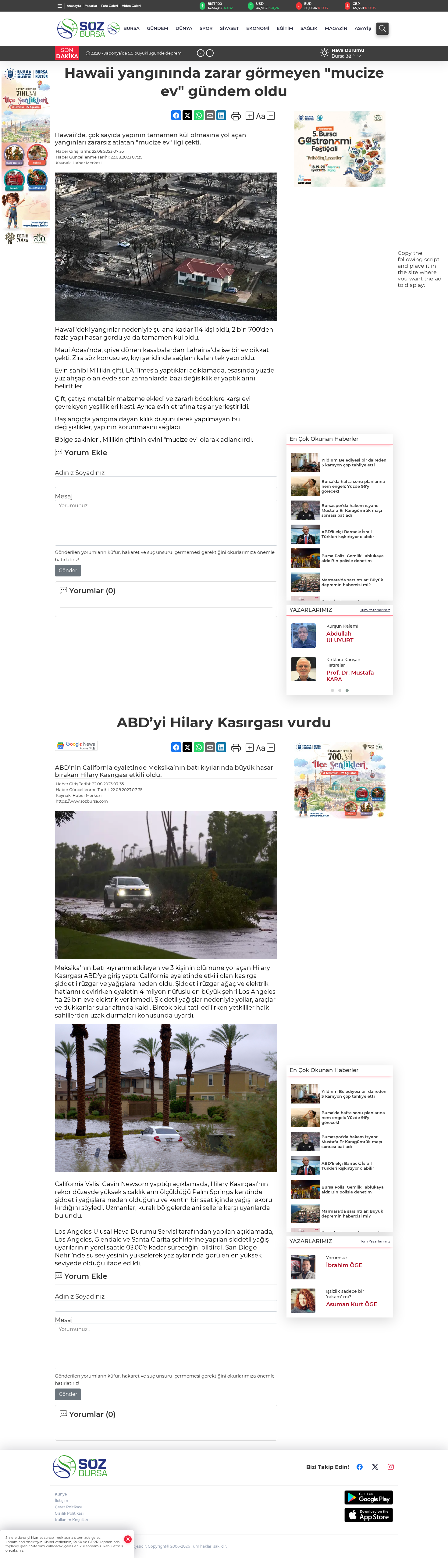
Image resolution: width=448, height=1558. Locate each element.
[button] (293, 657)
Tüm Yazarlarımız (375, 610)
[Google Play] (354, 1497)
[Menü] (60, 6)
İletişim (61, 1500)
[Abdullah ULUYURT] (303, 635)
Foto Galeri (109, 6)
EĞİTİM (285, 28)
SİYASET (229, 28)
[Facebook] (360, 1467)
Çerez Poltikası (68, 1507)
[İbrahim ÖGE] (303, 1266)
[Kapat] (128, 1539)
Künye (61, 1494)
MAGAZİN (336, 28)
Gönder (68, 570)
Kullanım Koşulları (71, 1519)
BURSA (131, 28)
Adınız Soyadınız (80, 472)
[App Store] (354, 1515)
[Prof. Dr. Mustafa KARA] (303, 669)
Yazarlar (91, 6)
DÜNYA (184, 28)
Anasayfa (74, 6)
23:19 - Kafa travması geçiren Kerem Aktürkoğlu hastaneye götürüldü (135, 55)
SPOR (206, 28)
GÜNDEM (157, 28)
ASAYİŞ (363, 28)
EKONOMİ (257, 28)
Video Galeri (131, 6)
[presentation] (200, 53)
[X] (375, 1467)
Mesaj (64, 496)
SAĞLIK (309, 28)
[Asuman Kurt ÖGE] (303, 1300)
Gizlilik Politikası (69, 1513)
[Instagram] (391, 1467)
